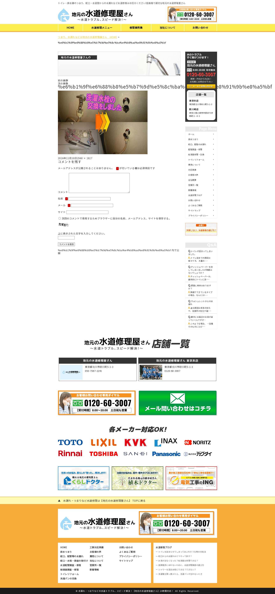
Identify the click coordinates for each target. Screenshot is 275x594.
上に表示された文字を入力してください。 (82, 233)
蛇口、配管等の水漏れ (71, 556)
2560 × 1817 (84, 158)
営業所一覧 (193, 185)
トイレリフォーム (196, 159)
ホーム (191, 134)
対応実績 (192, 169)
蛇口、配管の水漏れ (197, 144)
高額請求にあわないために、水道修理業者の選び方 (181, 565)
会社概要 (192, 180)
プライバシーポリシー (198, 215)
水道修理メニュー (101, 27)
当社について (168, 27)
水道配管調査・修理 (70, 565)
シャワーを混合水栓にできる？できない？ (177, 569)
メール (64, 205)
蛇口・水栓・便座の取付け (74, 560)
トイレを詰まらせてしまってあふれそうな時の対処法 (182, 551)
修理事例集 (136, 27)
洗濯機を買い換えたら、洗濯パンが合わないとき (180, 574)
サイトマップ (194, 210)
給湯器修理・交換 (196, 154)
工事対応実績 (97, 547)
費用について (194, 164)
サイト (62, 212)
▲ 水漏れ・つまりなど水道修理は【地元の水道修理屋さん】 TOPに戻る (102, 500)
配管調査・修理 (195, 149)
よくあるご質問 (195, 205)
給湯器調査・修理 (69, 569)
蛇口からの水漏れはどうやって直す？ (175, 556)
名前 (62, 198)
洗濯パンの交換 (68, 578)
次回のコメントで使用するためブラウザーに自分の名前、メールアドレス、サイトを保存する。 (116, 218)
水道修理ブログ (195, 195)
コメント (63, 192)
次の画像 (63, 83)
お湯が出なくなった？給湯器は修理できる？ (178, 560)
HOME (70, 27)
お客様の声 (193, 174)
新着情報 (192, 190)
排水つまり (193, 139)
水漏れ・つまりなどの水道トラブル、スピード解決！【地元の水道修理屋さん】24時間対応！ (126, 590)
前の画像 (63, 80)
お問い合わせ (200, 27)
